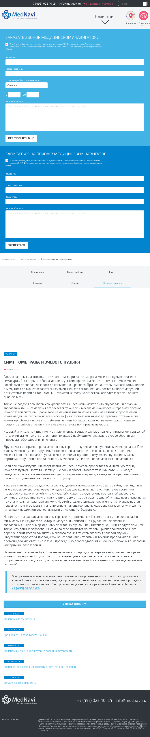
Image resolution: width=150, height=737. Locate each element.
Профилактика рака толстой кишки (25, 634)
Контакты (131, 23)
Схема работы (75, 272)
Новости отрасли (28, 259)
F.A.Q (112, 272)
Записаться (16, 245)
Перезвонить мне (21, 138)
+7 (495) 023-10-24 (44, 3)
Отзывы (75, 283)
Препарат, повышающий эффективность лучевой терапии (40, 666)
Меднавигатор (8, 259)
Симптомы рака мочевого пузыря (56, 259)
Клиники (37, 283)
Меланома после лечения (19, 619)
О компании (37, 272)
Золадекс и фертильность (20, 682)
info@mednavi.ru (70, 3)
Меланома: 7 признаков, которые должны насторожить (38, 650)
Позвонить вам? (144, 24)
